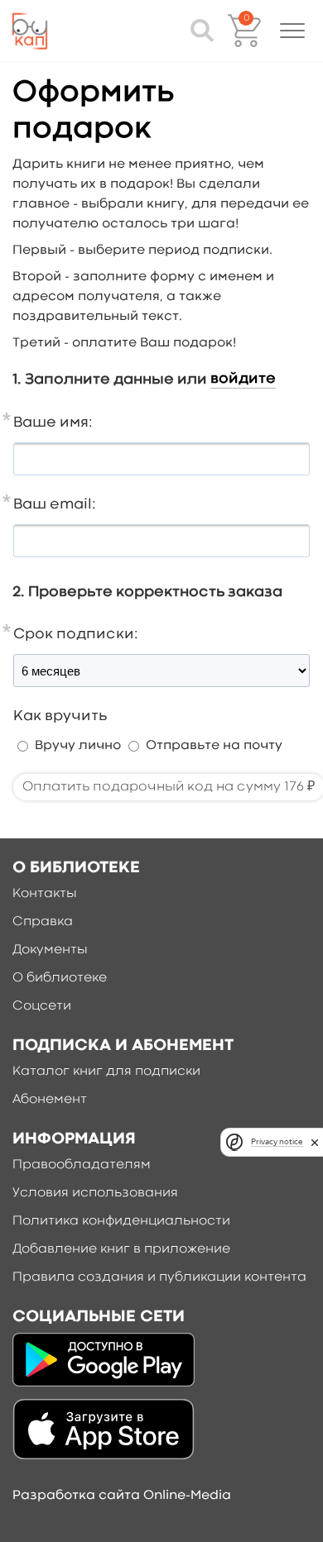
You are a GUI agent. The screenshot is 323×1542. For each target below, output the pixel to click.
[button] (292, 30)
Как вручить (60, 716)
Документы (50, 950)
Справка (42, 922)
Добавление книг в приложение (121, 1249)
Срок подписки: (75, 634)
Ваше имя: (53, 423)
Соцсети (41, 1006)
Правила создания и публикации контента (159, 1277)
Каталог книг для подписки (106, 1071)
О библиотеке (59, 978)
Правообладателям (81, 1165)
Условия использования (95, 1193)
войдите (243, 379)
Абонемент (49, 1099)
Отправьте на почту (214, 746)
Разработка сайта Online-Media (121, 1495)
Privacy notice (276, 1141)
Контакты (44, 894)
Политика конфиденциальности (121, 1221)
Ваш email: (54, 505)
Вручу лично (78, 746)
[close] (314, 1142)
